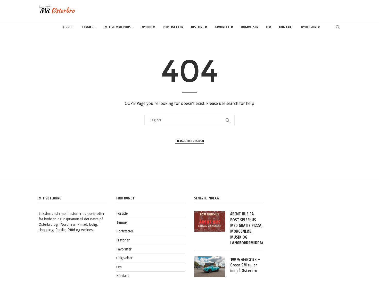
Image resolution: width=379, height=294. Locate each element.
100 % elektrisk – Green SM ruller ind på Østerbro (245, 265)
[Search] (337, 27)
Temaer (88, 26)
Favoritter (224, 26)
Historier (199, 26)
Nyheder (148, 26)
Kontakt (286, 26)
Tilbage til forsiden (189, 141)
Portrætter (173, 26)
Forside (68, 26)
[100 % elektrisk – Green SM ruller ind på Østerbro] (209, 266)
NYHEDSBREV (310, 26)
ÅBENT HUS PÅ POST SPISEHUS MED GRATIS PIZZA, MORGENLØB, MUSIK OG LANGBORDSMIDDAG (246, 228)
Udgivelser (249, 26)
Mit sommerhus (118, 26)
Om (268, 26)
